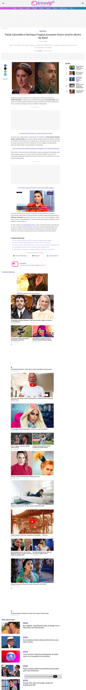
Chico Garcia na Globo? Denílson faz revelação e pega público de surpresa (33, 240)
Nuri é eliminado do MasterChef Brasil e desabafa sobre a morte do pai (32, 242)
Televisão (5, 28)
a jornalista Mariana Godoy (28, 225)
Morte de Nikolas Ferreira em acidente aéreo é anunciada (80, 68)
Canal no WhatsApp (21, 255)
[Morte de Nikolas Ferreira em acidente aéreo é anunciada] (72, 69)
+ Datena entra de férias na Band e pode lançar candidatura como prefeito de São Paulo (35, 148)
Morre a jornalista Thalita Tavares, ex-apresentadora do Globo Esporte (80, 85)
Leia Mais (51, 676)
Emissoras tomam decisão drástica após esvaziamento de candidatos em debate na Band (37, 245)
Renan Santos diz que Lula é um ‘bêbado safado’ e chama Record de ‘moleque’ (34, 249)
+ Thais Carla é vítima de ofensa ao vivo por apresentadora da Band (35, 187)
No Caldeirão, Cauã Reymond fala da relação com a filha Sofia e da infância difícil (41, 627)
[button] (75, 3)
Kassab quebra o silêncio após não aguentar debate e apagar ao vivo (31, 247)
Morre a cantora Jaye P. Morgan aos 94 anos (79, 73)
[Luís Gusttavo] (35, 50)
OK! (55, 676)
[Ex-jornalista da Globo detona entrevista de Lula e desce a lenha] (11, 642)
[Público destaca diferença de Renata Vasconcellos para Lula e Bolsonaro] (11, 671)
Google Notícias (53, 255)
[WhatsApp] (5, 71)
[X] (5, 68)
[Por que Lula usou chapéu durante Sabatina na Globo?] (72, 80)
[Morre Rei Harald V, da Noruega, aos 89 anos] (72, 93)
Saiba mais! (43, 265)
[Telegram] (5, 74)
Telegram (37, 255)
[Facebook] (5, 65)
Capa (2, 28)
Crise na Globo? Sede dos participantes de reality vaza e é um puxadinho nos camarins (40, 655)
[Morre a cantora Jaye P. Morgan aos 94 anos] (72, 74)
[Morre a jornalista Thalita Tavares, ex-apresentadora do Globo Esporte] (72, 87)
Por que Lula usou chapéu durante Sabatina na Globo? (79, 79)
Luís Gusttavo (40, 50)
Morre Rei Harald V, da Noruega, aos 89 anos (80, 91)
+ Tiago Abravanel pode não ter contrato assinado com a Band (35, 133)
